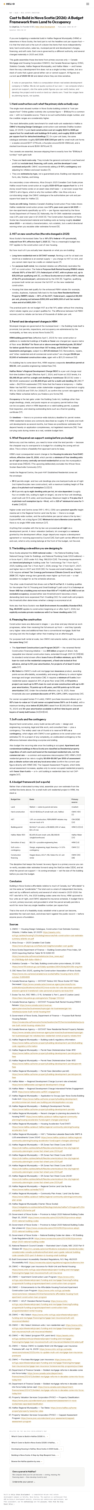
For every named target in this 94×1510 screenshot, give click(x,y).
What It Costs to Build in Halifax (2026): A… (29, 1436)
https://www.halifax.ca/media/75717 (28, 1189)
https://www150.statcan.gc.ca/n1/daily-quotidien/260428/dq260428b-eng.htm (47, 967)
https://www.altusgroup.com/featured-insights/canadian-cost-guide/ (42, 946)
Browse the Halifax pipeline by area (26, 1461)
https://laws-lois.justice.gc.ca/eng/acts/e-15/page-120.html (38, 998)
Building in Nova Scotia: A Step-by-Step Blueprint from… (34, 1455)
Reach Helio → (9, 1504)
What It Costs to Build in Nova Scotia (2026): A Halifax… (34, 1443)
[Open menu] (87, 3)
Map (11, 13)
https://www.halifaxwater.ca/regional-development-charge (38, 1084)
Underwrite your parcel (23, 1482)
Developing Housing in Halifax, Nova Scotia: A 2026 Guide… (36, 1449)
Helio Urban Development (45, 27)
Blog (16, 13)
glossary (43, 1502)
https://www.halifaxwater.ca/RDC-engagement (39, 1092)
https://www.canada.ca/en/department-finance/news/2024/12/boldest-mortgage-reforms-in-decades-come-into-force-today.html (48, 1376)
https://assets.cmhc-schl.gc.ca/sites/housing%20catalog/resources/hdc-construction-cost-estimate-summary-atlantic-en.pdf (47, 935)
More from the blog (56, 1502)
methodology (28, 1502)
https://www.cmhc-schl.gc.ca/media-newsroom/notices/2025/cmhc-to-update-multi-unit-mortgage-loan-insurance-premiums (47, 1352)
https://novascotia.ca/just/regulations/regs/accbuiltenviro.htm (56, 1262)
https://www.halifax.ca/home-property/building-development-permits (43, 1109)
